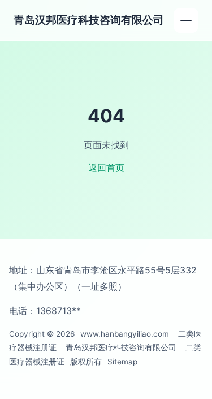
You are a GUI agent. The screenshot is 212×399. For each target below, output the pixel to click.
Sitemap (122, 361)
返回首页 (106, 167)
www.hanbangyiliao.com (124, 333)
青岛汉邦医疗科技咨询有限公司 (89, 20)
